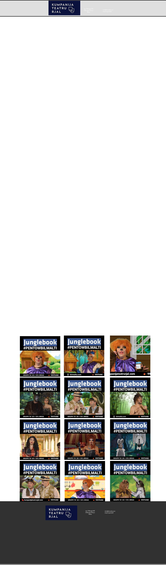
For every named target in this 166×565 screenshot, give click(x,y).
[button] (58, 375)
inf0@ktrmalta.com (108, 10)
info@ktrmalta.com (110, 511)
